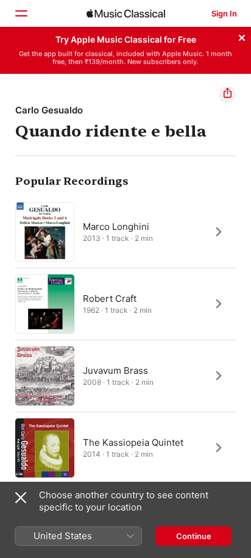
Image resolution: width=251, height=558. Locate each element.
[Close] (242, 36)
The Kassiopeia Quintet (133, 442)
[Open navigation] (20, 13)
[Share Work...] (227, 94)
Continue (193, 536)
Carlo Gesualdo (49, 110)
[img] (126, 13)
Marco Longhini (116, 226)
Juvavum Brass (115, 370)
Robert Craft (109, 298)
